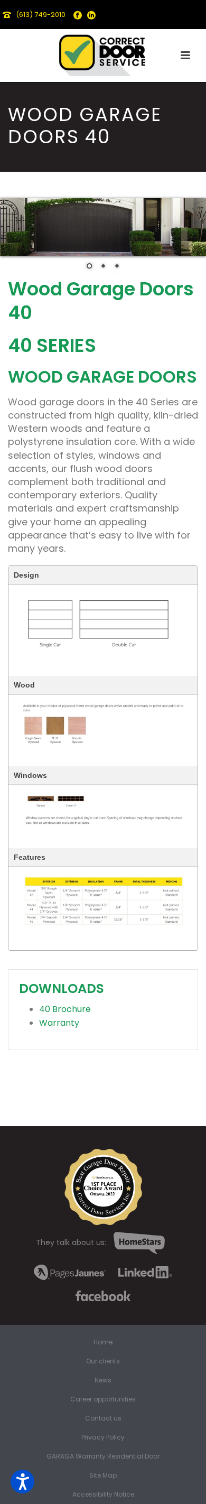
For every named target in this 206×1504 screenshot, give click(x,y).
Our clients (103, 1361)
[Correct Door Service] (103, 53)
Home (103, 1342)
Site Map (103, 1475)
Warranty (59, 1023)
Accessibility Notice (103, 1494)
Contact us (103, 1418)
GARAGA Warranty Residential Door (103, 1456)
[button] (22, 1481)
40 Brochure (65, 1009)
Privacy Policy (103, 1437)
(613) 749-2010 (40, 15)
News (103, 1380)
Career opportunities (103, 1399)
